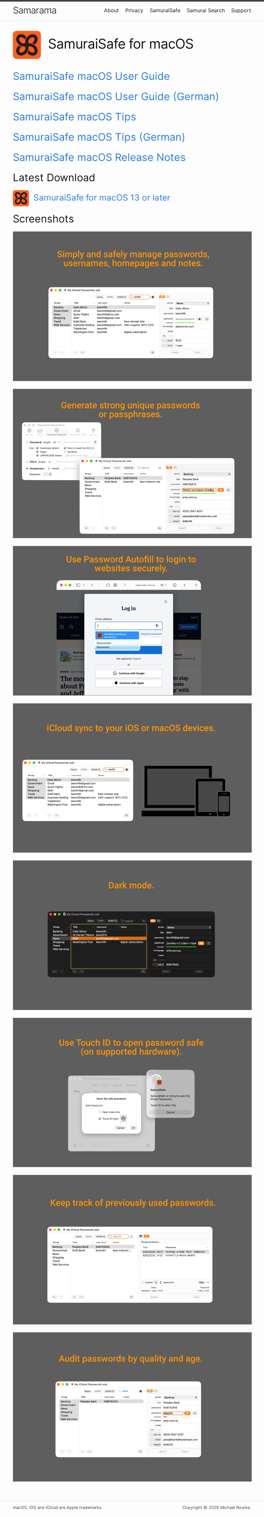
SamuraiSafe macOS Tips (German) (99, 137)
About (111, 10)
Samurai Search (206, 10)
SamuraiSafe (165, 10)
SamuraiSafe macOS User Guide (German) (116, 96)
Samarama (34, 10)
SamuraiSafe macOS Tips (74, 116)
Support (241, 10)
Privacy (134, 10)
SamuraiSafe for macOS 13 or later (101, 197)
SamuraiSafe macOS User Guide (91, 76)
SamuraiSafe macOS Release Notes (99, 157)
